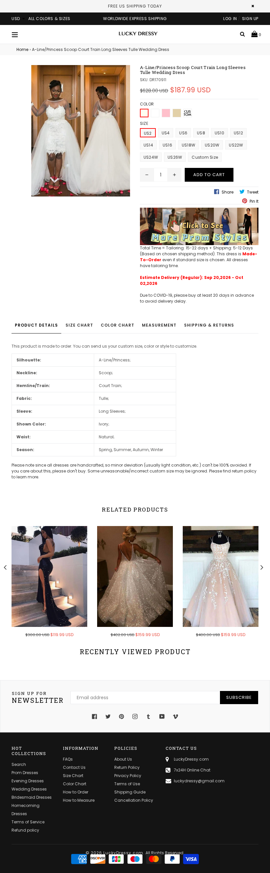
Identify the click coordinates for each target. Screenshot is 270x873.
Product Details (36, 325)
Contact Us (74, 767)
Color (147, 104)
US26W (175, 157)
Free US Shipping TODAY (135, 6)
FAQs (68, 759)
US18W (188, 145)
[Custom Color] (187, 113)
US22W (236, 145)
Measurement (159, 325)
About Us (123, 759)
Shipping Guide (130, 792)
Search (19, 764)
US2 (148, 133)
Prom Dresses (25, 772)
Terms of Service (28, 822)
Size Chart (79, 325)
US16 (167, 145)
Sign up (250, 18)
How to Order (75, 792)
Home (22, 49)
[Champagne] (177, 113)
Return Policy (127, 767)
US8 (201, 133)
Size (144, 123)
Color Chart (117, 325)
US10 (219, 133)
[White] (155, 113)
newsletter (38, 697)
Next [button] (261, 566)
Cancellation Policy (133, 800)
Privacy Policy (127, 775)
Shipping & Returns (209, 325)
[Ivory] (144, 113)
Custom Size (205, 157)
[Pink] (166, 113)
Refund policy (25, 830)
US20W (212, 145)
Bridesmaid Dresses (32, 797)
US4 (166, 133)
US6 (183, 133)
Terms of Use (127, 784)
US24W (151, 157)
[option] (44, 586)
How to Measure (78, 800)
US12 (238, 133)
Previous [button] (5, 566)
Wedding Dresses (29, 789)
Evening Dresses (28, 781)
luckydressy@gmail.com (199, 781)
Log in (230, 18)
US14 (148, 145)
